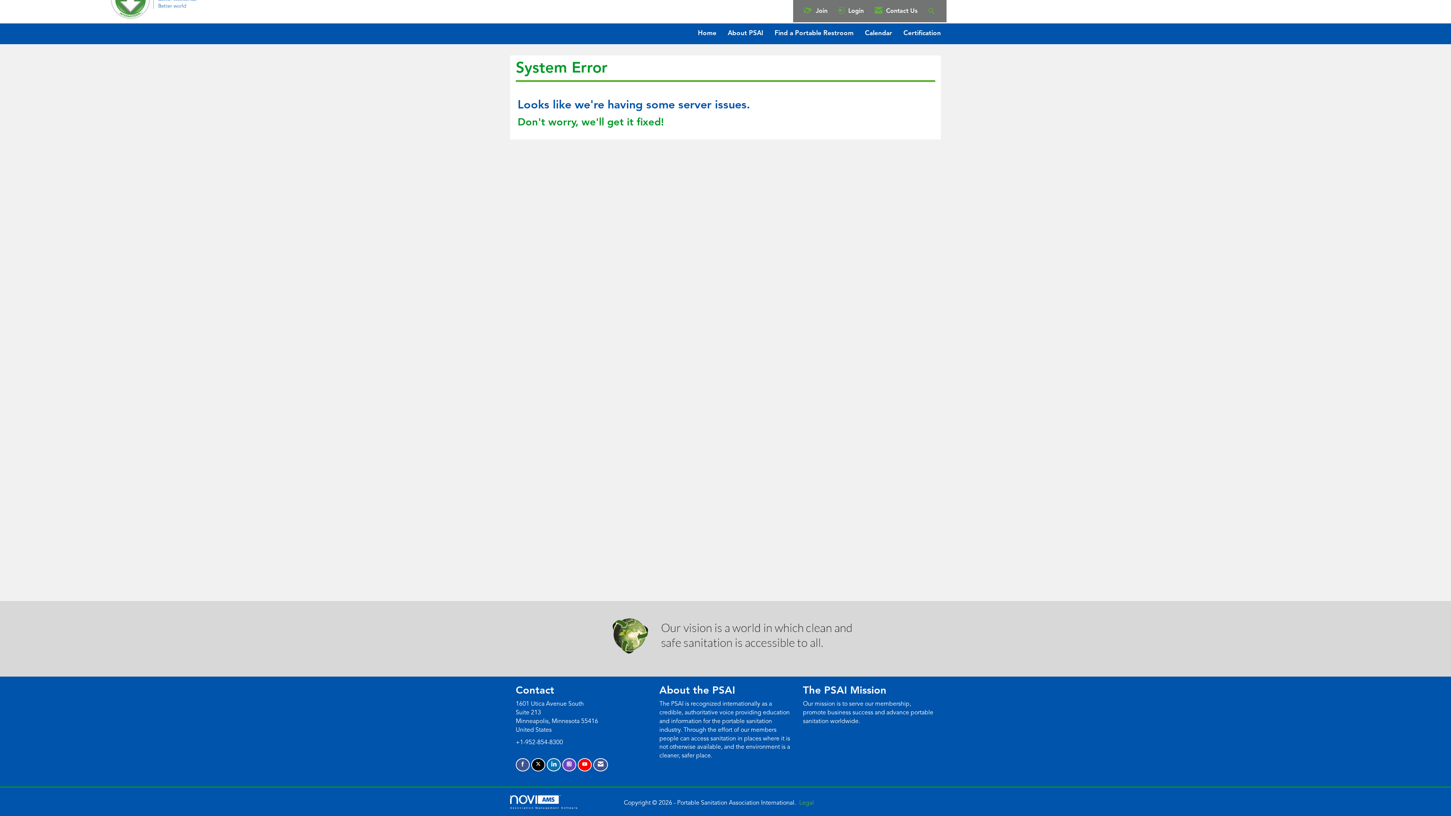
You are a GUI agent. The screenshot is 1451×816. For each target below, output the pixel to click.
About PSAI (745, 33)
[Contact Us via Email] (600, 764)
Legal (806, 803)
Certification (922, 33)
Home (707, 33)
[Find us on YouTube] (585, 764)
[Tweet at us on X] (538, 764)
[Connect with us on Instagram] (569, 764)
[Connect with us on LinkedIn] (554, 764)
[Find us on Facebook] (523, 764)
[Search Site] (932, 11)
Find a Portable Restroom (814, 33)
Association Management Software (544, 807)
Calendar (878, 33)
